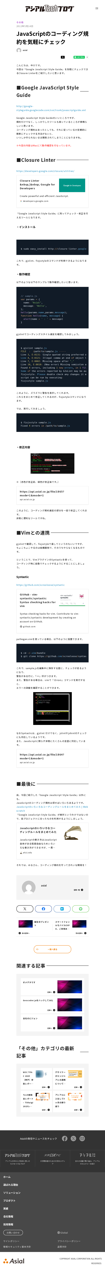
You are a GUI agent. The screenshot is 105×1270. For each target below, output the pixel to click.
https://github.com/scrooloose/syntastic (40, 584)
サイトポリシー (11, 1241)
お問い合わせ (13, 1232)
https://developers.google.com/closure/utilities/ (45, 171)
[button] (52, 463)
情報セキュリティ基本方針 (17, 1246)
